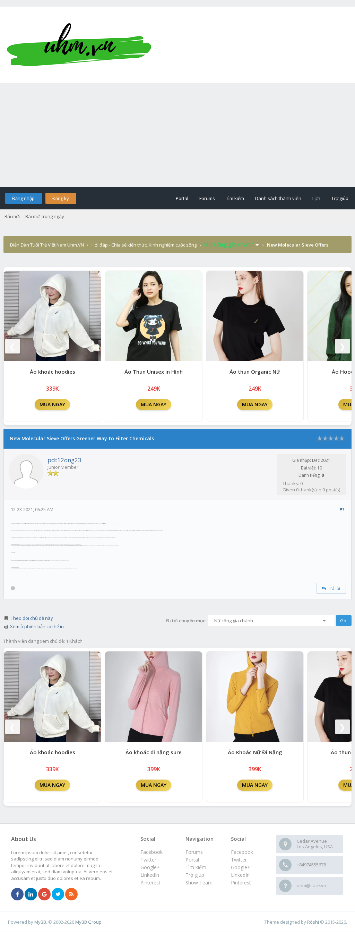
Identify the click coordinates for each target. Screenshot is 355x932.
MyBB (40, 922)
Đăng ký (60, 198)
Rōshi (313, 922)
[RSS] (71, 894)
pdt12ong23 (64, 460)
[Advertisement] (177, 135)
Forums (207, 198)
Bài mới (12, 216)
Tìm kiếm (235, 198)
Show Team (199, 882)
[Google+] (44, 894)
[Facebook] (17, 894)
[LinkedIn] (31, 894)
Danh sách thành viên (278, 198)
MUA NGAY (52, 404)
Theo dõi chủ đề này (32, 618)
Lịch (316, 198)
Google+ (240, 867)
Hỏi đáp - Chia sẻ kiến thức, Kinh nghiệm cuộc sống (144, 245)
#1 (342, 508)
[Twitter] (58, 894)
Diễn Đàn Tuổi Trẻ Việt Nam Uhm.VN (47, 245)
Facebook (242, 852)
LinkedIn (240, 875)
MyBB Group (88, 922)
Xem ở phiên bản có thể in (37, 626)
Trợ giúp (339, 198)
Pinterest (241, 882)
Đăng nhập (23, 198)
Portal (182, 198)
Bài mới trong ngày (44, 216)
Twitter (239, 859)
